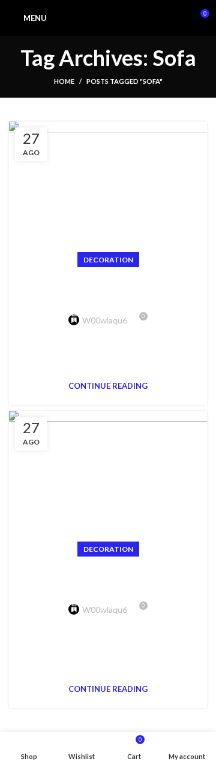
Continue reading (108, 386)
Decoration (108, 259)
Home (64, 81)
